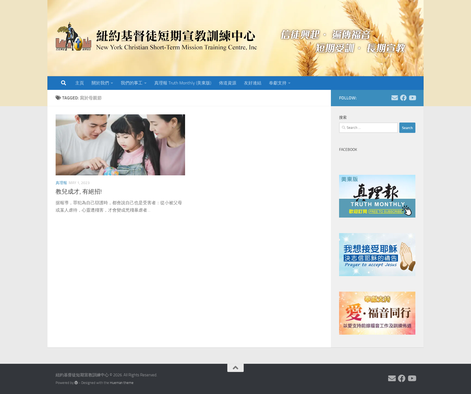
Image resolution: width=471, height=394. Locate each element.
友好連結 (252, 82)
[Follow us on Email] (394, 97)
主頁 (79, 82)
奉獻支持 (277, 82)
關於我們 (100, 82)
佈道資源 (227, 82)
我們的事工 (132, 82)
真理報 (61, 183)
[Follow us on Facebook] (403, 97)
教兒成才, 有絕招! (79, 191)
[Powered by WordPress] (76, 382)
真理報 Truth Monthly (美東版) (182, 82)
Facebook (348, 149)
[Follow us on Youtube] (412, 97)
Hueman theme (122, 383)
